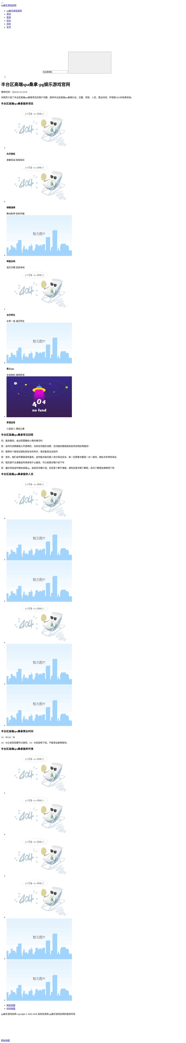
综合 (9, 20)
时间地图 (11, 1008)
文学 (9, 27)
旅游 (9, 17)
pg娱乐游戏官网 (8, 5)
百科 (9, 24)
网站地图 (11, 1005)
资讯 (9, 14)
